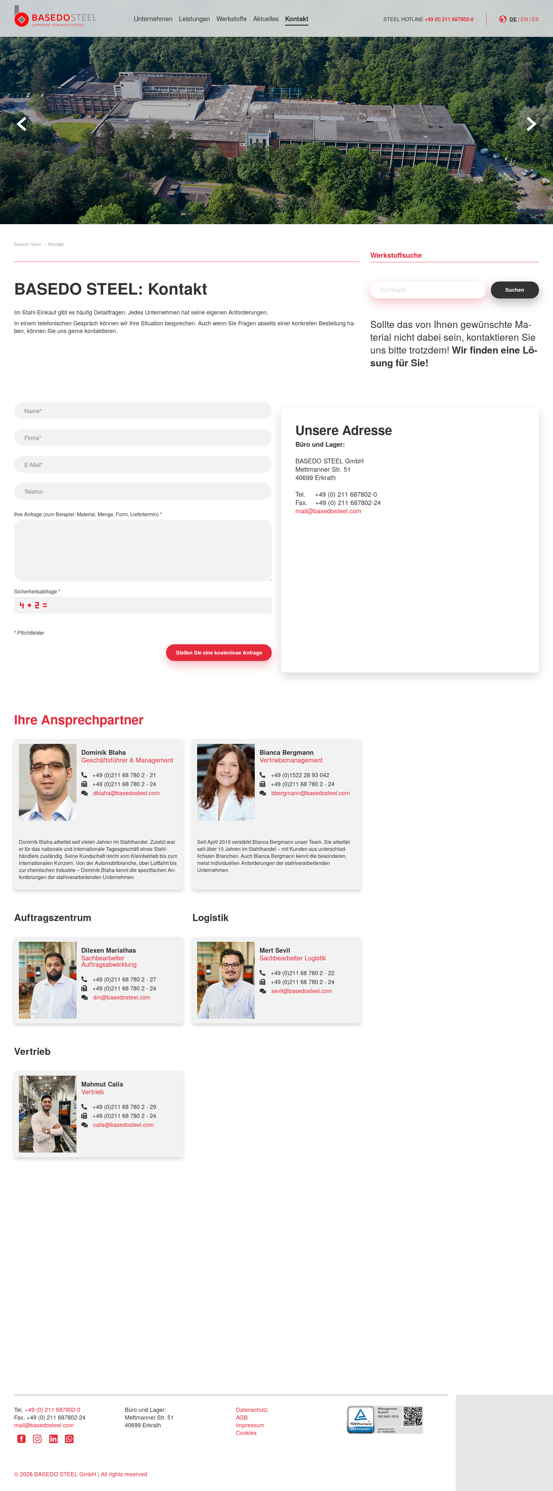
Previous (21, 124)
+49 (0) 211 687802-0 (449, 19)
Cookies (246, 1432)
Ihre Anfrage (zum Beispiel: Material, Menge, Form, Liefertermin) (88, 514)
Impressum (250, 1425)
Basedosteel (55, 16)
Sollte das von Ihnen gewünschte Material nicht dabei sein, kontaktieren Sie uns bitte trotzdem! (453, 343)
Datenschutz (252, 1409)
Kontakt (297, 18)
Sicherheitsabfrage (37, 591)
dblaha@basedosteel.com (126, 792)
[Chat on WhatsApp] (69, 1443)
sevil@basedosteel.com (301, 990)
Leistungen (194, 18)
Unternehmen (153, 18)
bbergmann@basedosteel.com (310, 792)
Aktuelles (266, 18)
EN (524, 19)
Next (531, 124)
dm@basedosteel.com (121, 997)
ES (535, 19)
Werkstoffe (231, 18)
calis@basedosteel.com (123, 1124)
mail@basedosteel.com (328, 511)
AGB (242, 1417)
